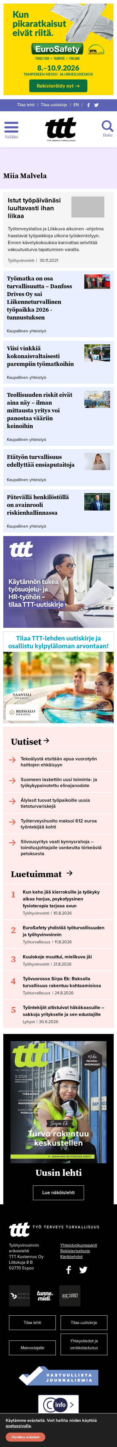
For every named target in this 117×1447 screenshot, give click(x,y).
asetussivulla (18, 1426)
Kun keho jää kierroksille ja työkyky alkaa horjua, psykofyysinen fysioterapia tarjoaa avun (61, 899)
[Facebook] (88, 104)
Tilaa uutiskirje (54, 104)
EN (76, 104)
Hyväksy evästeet (25, 1437)
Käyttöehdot (71, 1256)
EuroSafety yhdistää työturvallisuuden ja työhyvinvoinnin (63, 931)
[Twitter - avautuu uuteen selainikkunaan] (83, 1270)
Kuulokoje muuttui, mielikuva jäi (57, 957)
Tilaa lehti (25, 104)
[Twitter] (96, 104)
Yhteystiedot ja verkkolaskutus (84, 1344)
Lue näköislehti (58, 1193)
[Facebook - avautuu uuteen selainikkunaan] (68, 1270)
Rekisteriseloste (75, 1251)
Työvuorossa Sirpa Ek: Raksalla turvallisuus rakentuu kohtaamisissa (62, 982)
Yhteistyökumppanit (78, 1245)
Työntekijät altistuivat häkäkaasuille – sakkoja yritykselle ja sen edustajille (63, 1011)
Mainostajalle (32, 1347)
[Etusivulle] (60, 129)
